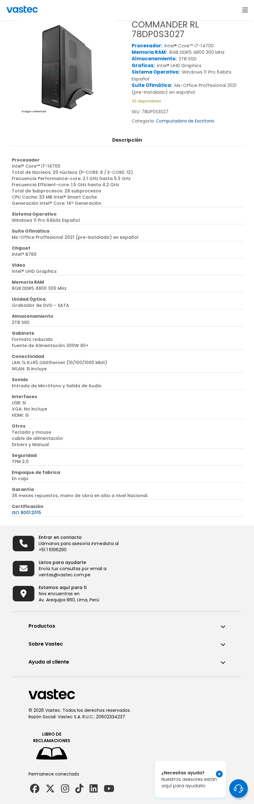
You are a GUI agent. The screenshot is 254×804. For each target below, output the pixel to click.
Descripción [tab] (127, 140)
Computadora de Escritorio (185, 121)
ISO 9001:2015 (26, 512)
